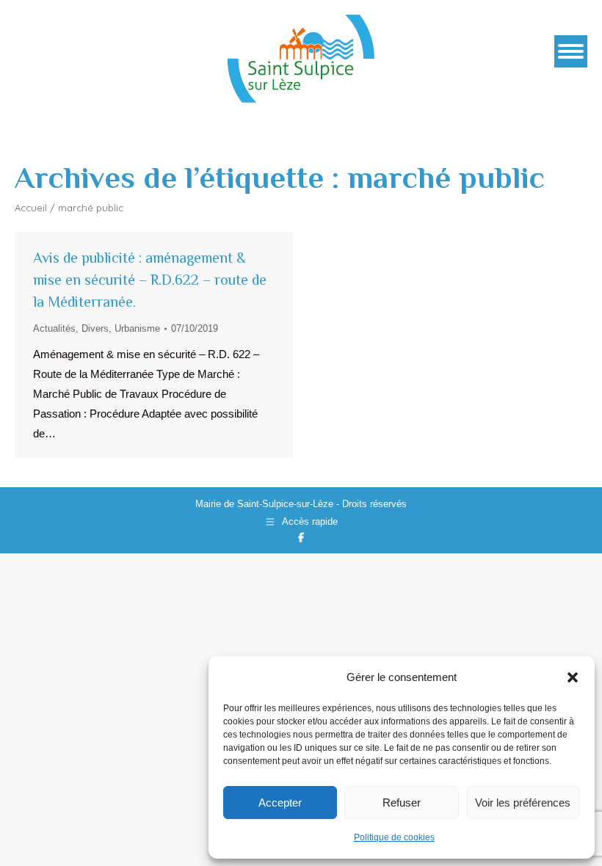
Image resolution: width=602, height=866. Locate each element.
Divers (95, 328)
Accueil (31, 208)
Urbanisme (137, 328)
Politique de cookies (394, 837)
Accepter (280, 802)
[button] (572, 677)
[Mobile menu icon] (570, 51)
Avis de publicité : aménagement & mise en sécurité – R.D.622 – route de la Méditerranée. (149, 280)
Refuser (401, 802)
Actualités (54, 328)
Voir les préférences (522, 802)
